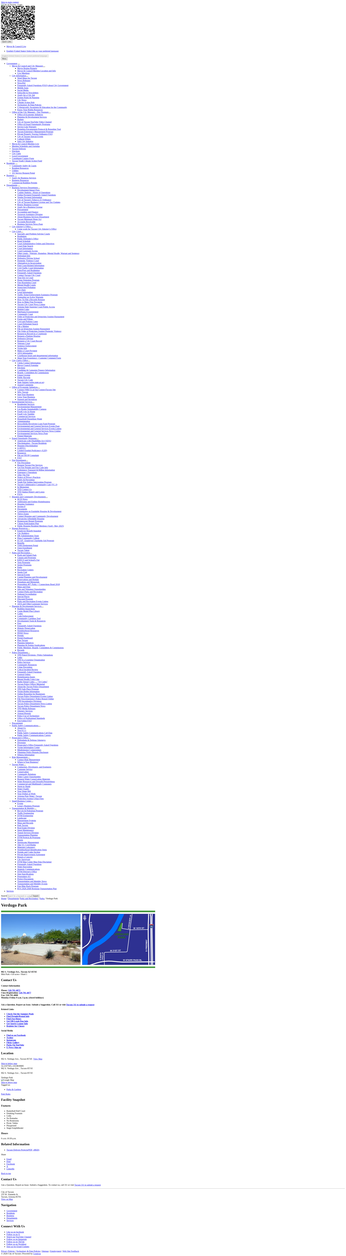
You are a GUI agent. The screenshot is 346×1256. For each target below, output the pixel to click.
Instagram (11, 1040)
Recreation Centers (25, 570)
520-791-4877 (25, 993)
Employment (55, 1251)
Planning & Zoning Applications (31, 645)
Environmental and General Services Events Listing (39, 428)
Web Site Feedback (71, 1251)
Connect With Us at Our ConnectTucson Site (36, 390)
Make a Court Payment (27, 351)
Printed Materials (24, 436)
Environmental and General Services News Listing (39, 431)
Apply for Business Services (24, 178)
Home (3, 898)
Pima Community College (28, 538)
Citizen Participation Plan (28, 523)
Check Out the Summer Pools (20, 1014)
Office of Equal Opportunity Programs (33, 124)
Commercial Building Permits (24, 183)
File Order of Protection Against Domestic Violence (39, 331)
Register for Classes (15, 1026)
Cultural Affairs (24, 139)
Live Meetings (23, 73)
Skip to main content (10, 2)
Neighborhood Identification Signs (32, 850)
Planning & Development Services (32, 117)
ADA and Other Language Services (32, 604)
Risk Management (19, 757)
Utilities (15, 170)
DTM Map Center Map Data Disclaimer (34, 862)
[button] (173, 980)
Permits (20, 635)
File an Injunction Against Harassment (33, 329)
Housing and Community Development (29, 497)
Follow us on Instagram (16, 1239)
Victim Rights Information (28, 691)
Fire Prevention (23, 463)
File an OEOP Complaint (28, 455)
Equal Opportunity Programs (24, 438)
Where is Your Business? (28, 762)
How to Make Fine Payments (29, 302)
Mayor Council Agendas (27, 365)
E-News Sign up (13, 1047)
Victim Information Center (28, 747)
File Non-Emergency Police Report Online (35, 699)
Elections (16, 151)
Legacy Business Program (28, 806)
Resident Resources (20, 168)
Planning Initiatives (25, 643)
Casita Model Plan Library (28, 611)
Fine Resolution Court (26, 282)
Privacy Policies (8, 1251)
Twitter (9, 1038)
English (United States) (32, 51)
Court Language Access (27, 251)
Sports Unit (22, 572)
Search (4, 896)
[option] (175, 51)
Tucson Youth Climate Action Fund (27, 161)
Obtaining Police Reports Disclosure (32, 752)
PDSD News (23, 633)
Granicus (37, 1253)
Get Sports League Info (17, 1023)
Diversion (21, 742)
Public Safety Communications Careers (34, 735)
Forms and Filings (25, 319)
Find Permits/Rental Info (17, 1016)
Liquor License (23, 375)
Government (11, 63)
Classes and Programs (26, 557)
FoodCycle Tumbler (25, 414)
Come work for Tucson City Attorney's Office (36, 229)
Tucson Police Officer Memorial (31, 684)
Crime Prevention (24, 667)
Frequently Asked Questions (29, 273)
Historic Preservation (26, 628)
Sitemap (45, 1251)
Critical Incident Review (27, 669)
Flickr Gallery (12, 1042)
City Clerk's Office (20, 360)
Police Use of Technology (28, 716)
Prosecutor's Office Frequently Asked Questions (37, 745)
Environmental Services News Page (32, 433)
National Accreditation (26, 594)
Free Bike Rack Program (28, 886)
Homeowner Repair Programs (30, 521)
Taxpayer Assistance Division (30, 214)
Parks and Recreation (21, 553)
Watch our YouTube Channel (18, 1237)
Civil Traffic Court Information (30, 268)
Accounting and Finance (27, 212)
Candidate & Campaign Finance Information (36, 370)
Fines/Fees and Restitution (28, 270)
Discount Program (25, 599)
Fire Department (19, 460)
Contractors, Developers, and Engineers (34, 767)
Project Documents (25, 879)
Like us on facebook (15, 1232)
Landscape (21, 818)
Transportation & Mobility (23, 808)
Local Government (20, 156)
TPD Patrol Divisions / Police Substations (35, 655)
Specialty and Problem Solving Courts (33, 234)
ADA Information (25, 353)
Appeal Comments (25, 385)
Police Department (20, 652)
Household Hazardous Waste (29, 419)
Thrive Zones (23, 514)
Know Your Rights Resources (30, 110)
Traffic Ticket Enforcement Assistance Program (37, 295)
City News (21, 100)
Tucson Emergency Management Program (35, 131)
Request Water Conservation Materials (33, 779)
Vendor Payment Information (29, 197)
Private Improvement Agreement (31, 854)
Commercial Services (26, 416)
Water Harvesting (24, 867)
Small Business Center (21, 801)
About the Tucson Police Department (33, 686)
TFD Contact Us (24, 489)
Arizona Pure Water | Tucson (29, 796)
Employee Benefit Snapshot (29, 531)
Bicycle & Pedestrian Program (30, 811)
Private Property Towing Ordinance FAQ (35, 134)
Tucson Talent (23, 550)
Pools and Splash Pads (26, 555)
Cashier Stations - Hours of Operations (33, 192)
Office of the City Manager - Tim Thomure (30, 112)
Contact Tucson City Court (28, 275)
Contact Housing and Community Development (37, 516)
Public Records (23, 377)
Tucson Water (18, 764)
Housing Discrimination (27, 445)
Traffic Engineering (25, 813)
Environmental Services (22, 402)
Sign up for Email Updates (17, 1246)
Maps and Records (25, 823)
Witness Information (25, 755)
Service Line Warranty (26, 127)
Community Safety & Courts (24, 166)
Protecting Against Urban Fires (30, 798)
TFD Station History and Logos (30, 492)
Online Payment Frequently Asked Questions (36, 195)
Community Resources (27, 665)
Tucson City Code (25, 380)
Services (10, 891)
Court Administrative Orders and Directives (35, 243)
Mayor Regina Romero (27, 68)
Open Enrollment (24, 548)
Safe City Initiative (25, 141)
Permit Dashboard (25, 638)
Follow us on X (13, 1234)
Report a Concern (24, 857)
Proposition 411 (24, 876)
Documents (22, 509)
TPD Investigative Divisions (29, 701)
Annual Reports (24, 713)
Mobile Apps (22, 88)
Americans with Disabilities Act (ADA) (34, 441)
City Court (16, 231)
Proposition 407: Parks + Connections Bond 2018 (38, 584)
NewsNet (21, 83)
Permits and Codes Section (28, 852)
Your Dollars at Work (26, 794)
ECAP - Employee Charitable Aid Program (35, 540)
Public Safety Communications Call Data (34, 733)
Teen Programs (23, 562)
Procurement (22, 209)
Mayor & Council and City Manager (27, 66)
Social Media (23, 90)
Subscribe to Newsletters (27, 93)
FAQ (19, 458)
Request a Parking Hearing (28, 336)
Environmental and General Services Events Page (38, 426)
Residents (10, 163)
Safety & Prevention (26, 480)
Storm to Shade (23, 786)
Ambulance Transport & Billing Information (36, 470)
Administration (23, 421)
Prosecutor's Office (20, 738)
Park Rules (5, 1094)
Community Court (25, 314)
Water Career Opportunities (29, 777)
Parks (19, 567)
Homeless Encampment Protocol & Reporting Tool (39, 129)
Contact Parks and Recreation (30, 592)
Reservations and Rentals (28, 579)
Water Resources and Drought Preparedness (36, 781)
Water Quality (23, 789)
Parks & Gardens (13, 1089)
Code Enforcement (25, 616)
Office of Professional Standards (31, 718)
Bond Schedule (23, 241)
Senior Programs (24, 565)
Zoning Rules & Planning (28, 97)
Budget (20, 119)
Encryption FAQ (24, 721)
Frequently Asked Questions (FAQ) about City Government (42, 85)
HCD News (22, 499)
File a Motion (23, 326)
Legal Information (25, 292)
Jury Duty (21, 290)
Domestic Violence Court (28, 261)
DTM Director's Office (27, 871)
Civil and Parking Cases (27, 321)
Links (19, 657)
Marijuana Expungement (27, 312)
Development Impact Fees (28, 190)
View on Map (7, 1199)
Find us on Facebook (16, 1035)
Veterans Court (23, 343)
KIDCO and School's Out (28, 560)
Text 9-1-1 (21, 730)
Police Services (23, 662)
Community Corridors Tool (29, 618)
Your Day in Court (25, 278)
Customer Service (24, 769)
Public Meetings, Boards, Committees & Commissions (40, 648)
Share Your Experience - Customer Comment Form (39, 358)
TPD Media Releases (26, 708)
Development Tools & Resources (31, 621)
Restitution (21, 236)
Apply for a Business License (29, 207)
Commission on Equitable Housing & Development (39, 511)
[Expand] (19, 64)
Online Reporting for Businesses (31, 694)
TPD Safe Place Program (28, 689)
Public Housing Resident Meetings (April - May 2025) (40, 526)
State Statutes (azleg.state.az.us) (30, 382)
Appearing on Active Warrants (30, 297)
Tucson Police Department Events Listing (35, 696)
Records (20, 650)
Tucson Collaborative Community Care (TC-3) (37, 484)
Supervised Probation (26, 287)
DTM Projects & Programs (28, 837)
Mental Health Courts (26, 285)
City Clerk (16, 153)
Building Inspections (26, 609)
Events (20, 803)
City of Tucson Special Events (30, 136)
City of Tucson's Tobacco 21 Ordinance (34, 200)
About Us (21, 728)
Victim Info (22, 348)
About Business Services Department (33, 217)
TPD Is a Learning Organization (31, 660)
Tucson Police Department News (31, 706)
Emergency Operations (27, 472)
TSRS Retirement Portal (27, 545)
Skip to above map (9, 1082)
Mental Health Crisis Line (28, 679)
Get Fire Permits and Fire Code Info (32, 467)
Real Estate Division (26, 828)
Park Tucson (22, 825)
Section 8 (21, 506)
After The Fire (23, 475)
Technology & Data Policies (29, 105)
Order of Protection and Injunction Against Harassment (40, 316)
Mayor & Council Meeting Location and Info (36, 71)
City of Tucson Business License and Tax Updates (38, 202)
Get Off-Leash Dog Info (17, 1021)
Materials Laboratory (26, 847)
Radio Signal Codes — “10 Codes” (32, 682)
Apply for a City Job (26, 95)
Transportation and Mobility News (32, 881)
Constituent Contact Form (23, 158)
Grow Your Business (26, 397)
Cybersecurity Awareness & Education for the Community (42, 107)
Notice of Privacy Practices (28, 477)
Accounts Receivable (26, 222)
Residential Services (25, 404)
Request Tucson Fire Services (30, 465)
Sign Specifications (25, 874)
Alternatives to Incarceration (29, 263)
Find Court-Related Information (30, 265)
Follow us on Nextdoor (16, 1244)
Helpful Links (23, 309)
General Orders (23, 674)
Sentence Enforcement (26, 346)
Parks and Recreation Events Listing (32, 601)
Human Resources (20, 528)
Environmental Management (29, 407)
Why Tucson (22, 392)
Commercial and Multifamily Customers (34, 784)
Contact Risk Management (28, 759)
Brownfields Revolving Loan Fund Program (36, 424)
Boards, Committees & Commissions (33, 372)
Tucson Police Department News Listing (34, 704)
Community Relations (26, 774)
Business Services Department (25, 187)
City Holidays (23, 533)
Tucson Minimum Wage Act (29, 219)
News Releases (23, 80)
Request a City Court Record (29, 341)
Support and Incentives (27, 399)
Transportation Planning (27, 835)
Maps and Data (23, 587)
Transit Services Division (28, 833)
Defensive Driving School (28, 258)
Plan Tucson (22, 640)
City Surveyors (23, 859)
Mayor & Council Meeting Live (25, 144)
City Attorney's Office (21, 226)
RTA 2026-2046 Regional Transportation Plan (37, 889)
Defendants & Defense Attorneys (31, 740)
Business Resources (20, 180)
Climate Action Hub (25, 102)
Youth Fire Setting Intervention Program (34, 482)
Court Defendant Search (27, 324)
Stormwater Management (28, 842)
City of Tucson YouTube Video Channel (34, 122)
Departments (11, 185)
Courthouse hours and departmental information (37, 355)
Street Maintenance (25, 830)
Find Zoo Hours (13, 1019)
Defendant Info (23, 256)
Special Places (23, 596)
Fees (19, 623)
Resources (21, 453)
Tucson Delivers (19, 149)
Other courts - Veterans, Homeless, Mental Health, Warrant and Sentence (48, 253)
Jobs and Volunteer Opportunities (31, 589)
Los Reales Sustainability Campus (31, 409)
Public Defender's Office (27, 239)
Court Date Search (25, 246)
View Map (37, 1059)
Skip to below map (9, 1063)
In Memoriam (23, 487)
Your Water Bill (24, 791)
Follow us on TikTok (15, 1242)
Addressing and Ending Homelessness (33, 501)
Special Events (23, 575)
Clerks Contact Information (29, 363)
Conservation (23, 772)
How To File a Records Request (31, 299)
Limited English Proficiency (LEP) (32, 450)
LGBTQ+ (21, 448)
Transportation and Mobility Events (32, 884)
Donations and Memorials (28, 582)
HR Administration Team (28, 536)
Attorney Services (25, 711)
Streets (20, 840)
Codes (20, 613)
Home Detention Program (28, 280)
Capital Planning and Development (32, 577)
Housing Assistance (25, 504)
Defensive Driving (25, 338)
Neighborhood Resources (28, 630)
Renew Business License (28, 205)
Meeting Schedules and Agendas (26, 146)
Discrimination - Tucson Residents (32, 443)
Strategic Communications (28, 869)
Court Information (25, 248)
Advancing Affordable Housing (30, 519)
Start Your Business (25, 394)
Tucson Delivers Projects (22, 1150)
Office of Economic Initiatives (30, 114)
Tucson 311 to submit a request (80, 1005)
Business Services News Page (30, 224)
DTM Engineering (25, 815)
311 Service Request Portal (23, 173)
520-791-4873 (14, 990)
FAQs (19, 494)
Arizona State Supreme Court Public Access (36, 307)
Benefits (20, 543)
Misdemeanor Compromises (29, 750)
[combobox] (25, 55)
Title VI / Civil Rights (26, 845)
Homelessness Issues (26, 677)
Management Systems (26, 820)
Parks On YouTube (15, 1045)
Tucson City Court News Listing (31, 304)
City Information (19, 76)
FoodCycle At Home (26, 411)
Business (10, 175)
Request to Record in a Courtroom (32, 334)
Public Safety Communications (25, 725)
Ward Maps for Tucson (27, 78)
